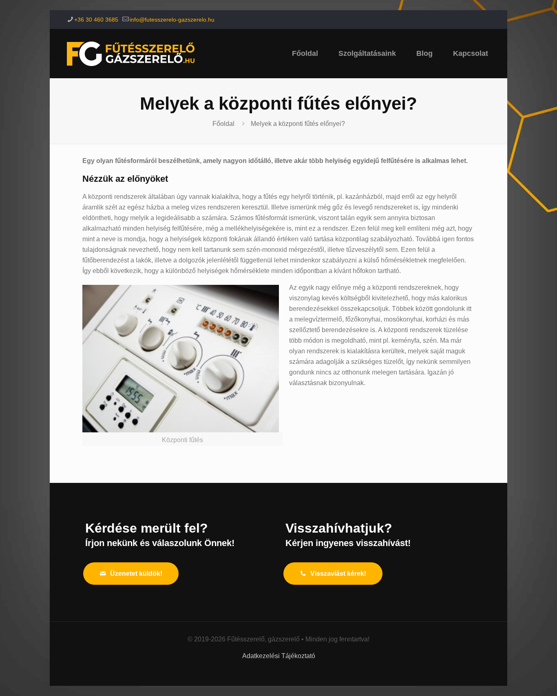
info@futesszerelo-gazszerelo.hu (172, 19)
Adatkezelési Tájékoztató (278, 655)
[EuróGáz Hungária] (131, 53)
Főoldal (223, 123)
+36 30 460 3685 (96, 19)
